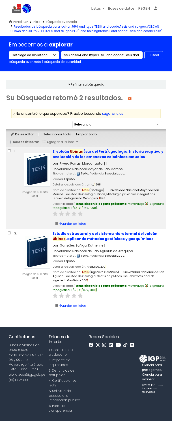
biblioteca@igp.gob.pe (27, 374)
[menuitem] (144, 8)
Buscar (154, 55)
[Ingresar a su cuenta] (156, 8)
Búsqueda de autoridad (62, 62)
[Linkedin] (112, 345)
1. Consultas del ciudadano (61, 352)
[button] (97, 8)
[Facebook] (92, 345)
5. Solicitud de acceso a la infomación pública (64, 396)
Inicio (37, 22)
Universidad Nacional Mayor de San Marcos (88, 169)
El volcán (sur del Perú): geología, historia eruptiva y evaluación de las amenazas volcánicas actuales (108, 154)
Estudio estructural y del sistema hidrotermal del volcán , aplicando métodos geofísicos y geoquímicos (105, 236)
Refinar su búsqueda (87, 84)
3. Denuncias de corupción (62, 372)
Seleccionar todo (57, 134)
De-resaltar (24, 134)
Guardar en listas (72, 223)
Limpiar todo (86, 134)
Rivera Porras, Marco (82, 163)
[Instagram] (105, 345)
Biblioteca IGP (26, 8)
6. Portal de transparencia (60, 408)
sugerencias (112, 113)
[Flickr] (133, 345)
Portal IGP (20, 22)
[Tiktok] (126, 345)
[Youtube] (119, 345)
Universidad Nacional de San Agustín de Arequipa (93, 251)
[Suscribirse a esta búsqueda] (129, 98)
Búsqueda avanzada (61, 22)
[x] (99, 345)
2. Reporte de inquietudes (59, 362)
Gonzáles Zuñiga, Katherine (81, 245)
